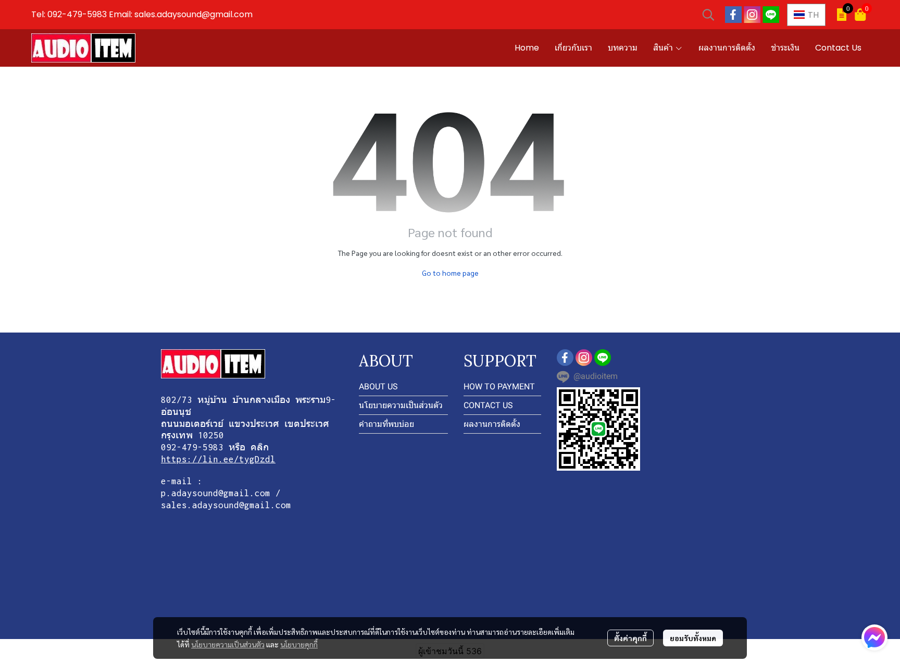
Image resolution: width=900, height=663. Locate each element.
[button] (708, 14)
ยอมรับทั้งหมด (693, 638)
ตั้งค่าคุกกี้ (630, 638)
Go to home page (450, 272)
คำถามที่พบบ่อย (386, 424)
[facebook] (733, 14)
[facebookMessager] (874, 637)
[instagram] (752, 14)
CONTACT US (488, 405)
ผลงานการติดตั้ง (492, 424)
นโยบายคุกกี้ (299, 644)
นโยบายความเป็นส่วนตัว (228, 644)
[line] (770, 14)
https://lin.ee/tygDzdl (218, 459)
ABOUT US (378, 386)
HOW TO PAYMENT (499, 386)
